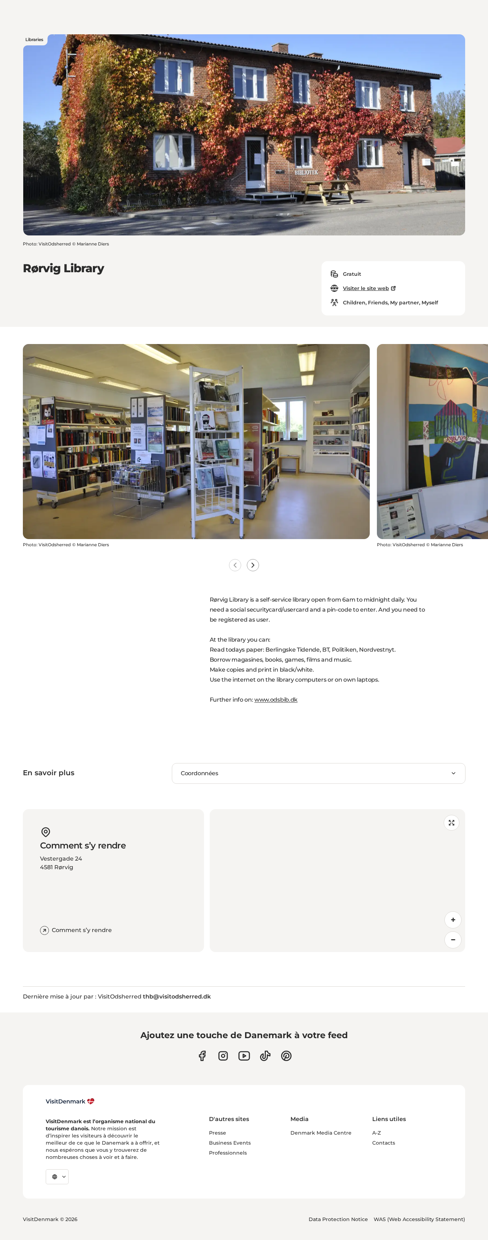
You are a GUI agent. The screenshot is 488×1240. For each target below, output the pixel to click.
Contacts (383, 1143)
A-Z (376, 1133)
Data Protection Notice (338, 1219)
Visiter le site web (366, 288)
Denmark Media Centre (321, 1133)
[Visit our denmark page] (202, 1056)
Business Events (230, 1143)
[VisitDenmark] (70, 1101)
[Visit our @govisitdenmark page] (265, 1056)
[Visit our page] (223, 1056)
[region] (337, 880)
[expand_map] (451, 823)
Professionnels (228, 1153)
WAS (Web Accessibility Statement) (419, 1219)
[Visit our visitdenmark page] (244, 1056)
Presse (217, 1133)
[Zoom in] (453, 919)
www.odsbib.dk (276, 699)
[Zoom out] (453, 939)
